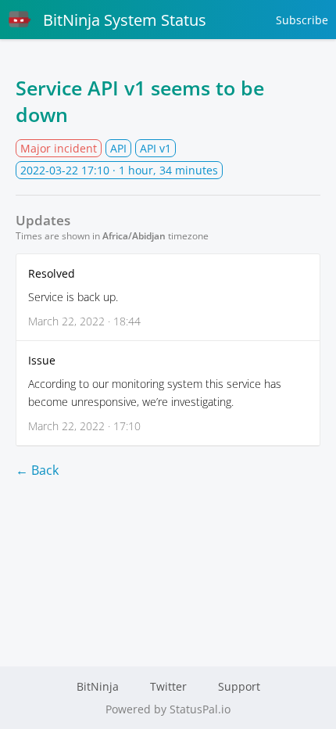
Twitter (168, 686)
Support (239, 686)
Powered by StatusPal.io (168, 709)
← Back (37, 470)
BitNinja (98, 686)
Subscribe (302, 20)
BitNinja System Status (124, 20)
